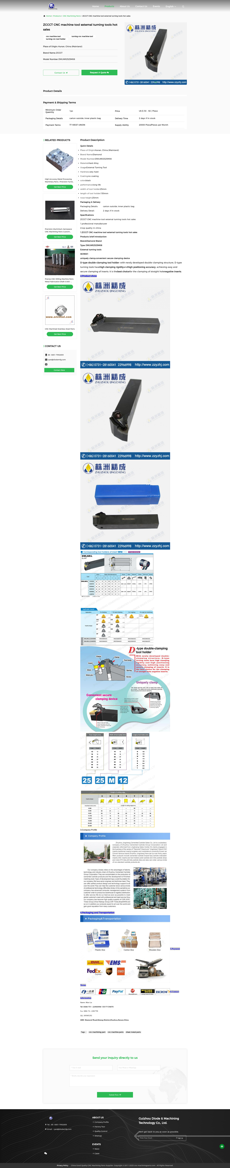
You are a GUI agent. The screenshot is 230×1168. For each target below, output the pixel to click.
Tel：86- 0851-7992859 (57, 1125)
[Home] (52, 6)
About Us (125, 6)
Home (95, 6)
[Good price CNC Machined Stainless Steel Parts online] (60, 310)
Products (109, 6)
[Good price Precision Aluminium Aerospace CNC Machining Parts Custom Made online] (60, 210)
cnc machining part (97, 1032)
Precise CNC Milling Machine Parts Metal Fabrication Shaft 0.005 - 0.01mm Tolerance (59, 281)
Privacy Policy (62, 1165)
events (156, 6)
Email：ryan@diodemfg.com (59, 1129)
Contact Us (141, 6)
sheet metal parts (133, 1032)
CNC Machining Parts (71, 16)
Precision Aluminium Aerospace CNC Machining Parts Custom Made (58, 231)
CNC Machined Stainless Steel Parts (60, 329)
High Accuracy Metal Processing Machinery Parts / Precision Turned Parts (59, 181)
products (57, 16)
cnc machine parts (116, 1032)
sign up (180, 1138)
